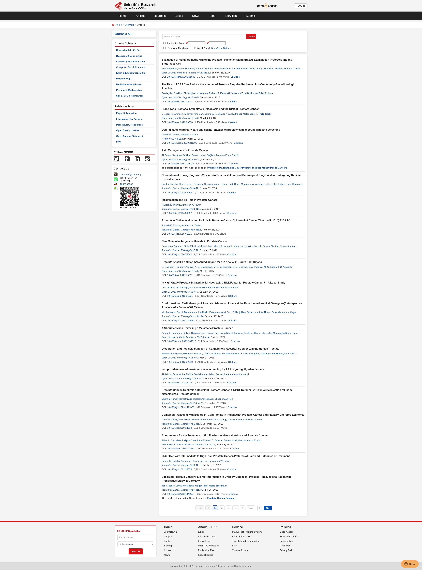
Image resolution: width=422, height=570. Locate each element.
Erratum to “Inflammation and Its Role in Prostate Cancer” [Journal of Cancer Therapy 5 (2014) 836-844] (226, 220)
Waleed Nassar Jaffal (227, 287)
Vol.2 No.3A (194, 159)
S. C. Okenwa (240, 267)
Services (231, 15)
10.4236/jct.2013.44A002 (180, 494)
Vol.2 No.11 (175, 138)
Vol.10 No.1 (203, 72)
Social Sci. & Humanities (130, 95)
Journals (160, 15)
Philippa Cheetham (192, 440)
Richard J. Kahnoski (219, 93)
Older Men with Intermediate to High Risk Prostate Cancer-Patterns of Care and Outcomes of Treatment (226, 456)
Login (301, 5)
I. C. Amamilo (285, 267)
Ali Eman (166, 155)
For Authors (204, 541)
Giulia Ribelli (189, 246)
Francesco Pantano (172, 246)
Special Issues (205, 555)
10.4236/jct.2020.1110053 (180, 320)
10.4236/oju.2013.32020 (180, 362)
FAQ (118, 141)
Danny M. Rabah (170, 134)
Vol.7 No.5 (193, 271)
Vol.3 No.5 (193, 97)
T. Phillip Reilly (263, 114)
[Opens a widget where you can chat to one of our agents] (410, 564)
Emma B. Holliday (171, 461)
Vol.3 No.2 (193, 357)
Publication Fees (206, 550)
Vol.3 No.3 (198, 378)
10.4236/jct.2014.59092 (179, 213)
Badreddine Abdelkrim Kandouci (232, 374)
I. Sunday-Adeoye (184, 267)
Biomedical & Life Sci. (128, 50)
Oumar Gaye (213, 333)
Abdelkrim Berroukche (173, 374)
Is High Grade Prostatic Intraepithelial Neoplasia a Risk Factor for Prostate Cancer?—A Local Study (223, 282)
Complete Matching (177, 48)
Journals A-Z (170, 531)
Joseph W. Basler (221, 461)
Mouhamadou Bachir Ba (174, 312)
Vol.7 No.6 (195, 250)
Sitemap (168, 545)
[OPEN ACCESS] (267, 5)
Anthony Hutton (263, 184)
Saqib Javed (185, 184)
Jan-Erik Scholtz (240, 68)
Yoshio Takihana (211, 353)
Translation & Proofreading (246, 541)
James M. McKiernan (235, 440)
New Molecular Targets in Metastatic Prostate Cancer (194, 241)
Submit (250, 15)
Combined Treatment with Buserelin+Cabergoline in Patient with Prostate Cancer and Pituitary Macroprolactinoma (233, 414)
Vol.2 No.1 (210, 444)
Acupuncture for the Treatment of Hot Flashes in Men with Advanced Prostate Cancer (215, 435)
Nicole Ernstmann (218, 485)
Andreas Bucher (222, 68)
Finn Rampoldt (169, 68)
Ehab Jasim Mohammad (202, 287)
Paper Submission (126, 113)
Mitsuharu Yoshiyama (272, 353)
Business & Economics (129, 56)
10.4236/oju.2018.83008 (180, 122)
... (236, 508)
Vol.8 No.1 (193, 291)
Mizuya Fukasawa (192, 353)
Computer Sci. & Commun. (131, 67)
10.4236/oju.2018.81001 (180, 296)
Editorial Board (202, 48)
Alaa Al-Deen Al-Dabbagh (175, 287)
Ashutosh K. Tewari (191, 204)
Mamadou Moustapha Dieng (276, 333)
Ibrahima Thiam (262, 312)
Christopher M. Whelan (196, 93)
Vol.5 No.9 (195, 209)
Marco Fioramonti (223, 246)
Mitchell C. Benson (213, 440)
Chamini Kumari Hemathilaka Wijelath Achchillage (187, 399)
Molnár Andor (199, 419)
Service (237, 527)
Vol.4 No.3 (195, 188)
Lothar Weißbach (185, 485)
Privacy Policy (287, 550)
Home (123, 15)
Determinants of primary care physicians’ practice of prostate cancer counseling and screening (221, 129)
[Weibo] (147, 158)
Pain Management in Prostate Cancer (185, 150)
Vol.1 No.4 (195, 423)
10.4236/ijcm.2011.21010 (180, 448)
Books (179, 15)
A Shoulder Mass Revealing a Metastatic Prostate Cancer (197, 328)
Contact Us (170, 550)
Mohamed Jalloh (181, 333)
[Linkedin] (137, 158)
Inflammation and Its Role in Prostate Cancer (189, 200)
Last (251, 508)
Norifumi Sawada (231, 353)
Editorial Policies (206, 536)
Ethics (201, 531)
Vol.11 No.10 (197, 316)
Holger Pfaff (201, 485)
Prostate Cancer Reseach (221, 498)
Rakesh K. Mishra (171, 204)
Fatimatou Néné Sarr (220, 312)
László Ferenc (236, 419)
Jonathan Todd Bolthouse (244, 93)
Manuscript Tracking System (247, 531)
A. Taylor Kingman (193, 114)
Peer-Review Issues (208, 545)
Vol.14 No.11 (197, 403)
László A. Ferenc (253, 419)
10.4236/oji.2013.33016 (179, 382)
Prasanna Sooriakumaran (207, 184)
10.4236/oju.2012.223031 (180, 163)
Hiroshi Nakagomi (250, 353)
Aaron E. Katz (254, 440)
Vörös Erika (185, 419)
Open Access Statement (129, 136)
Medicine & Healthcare (128, 84)
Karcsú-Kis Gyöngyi (217, 419)
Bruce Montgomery (244, 184)
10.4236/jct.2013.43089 (179, 192)
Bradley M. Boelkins (172, 93)
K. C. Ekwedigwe (203, 267)
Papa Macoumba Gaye (284, 312)
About (212, 15)
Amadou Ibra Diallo (198, 312)
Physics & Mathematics (129, 90)
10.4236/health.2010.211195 (182, 143)
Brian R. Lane (266, 93)
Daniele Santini (270, 246)
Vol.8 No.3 (193, 118)
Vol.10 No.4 (203, 337)
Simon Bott (227, 184)
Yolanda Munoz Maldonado (240, 114)
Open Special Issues (127, 130)
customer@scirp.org (130, 174)
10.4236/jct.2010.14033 (179, 428)
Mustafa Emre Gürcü (227, 155)
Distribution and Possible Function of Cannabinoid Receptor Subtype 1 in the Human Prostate (220, 348)
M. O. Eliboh (270, 267)
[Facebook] (127, 158)
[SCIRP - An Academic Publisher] (135, 5)
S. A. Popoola (256, 267)
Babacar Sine (198, 333)
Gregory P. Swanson (172, 114)
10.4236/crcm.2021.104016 (181, 341)
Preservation (286, 541)
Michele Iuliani (205, 246)
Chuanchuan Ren (224, 399)
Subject (168, 536)
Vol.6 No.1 (195, 229)
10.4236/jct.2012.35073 (179, 469)
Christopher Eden (282, 184)
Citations (235, 76)
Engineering (123, 78)
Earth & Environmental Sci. (131, 72)
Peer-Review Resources (129, 124)
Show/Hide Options (221, 48)
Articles (140, 15)
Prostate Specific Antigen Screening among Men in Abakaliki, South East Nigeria (212, 262)
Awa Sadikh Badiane (232, 333)
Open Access (286, 531)
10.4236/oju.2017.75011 (180, 275)
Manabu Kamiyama (172, 353)
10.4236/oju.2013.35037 (180, 101)
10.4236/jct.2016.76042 (179, 254)
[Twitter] (116, 158)
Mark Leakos (240, 246)
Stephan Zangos (204, 68)
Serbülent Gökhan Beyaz (185, 155)
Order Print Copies (242, 536)
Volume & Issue (240, 550)
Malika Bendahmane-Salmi (200, 374)
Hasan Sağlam (207, 155)
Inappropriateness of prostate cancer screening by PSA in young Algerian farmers (213, 369)
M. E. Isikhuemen (222, 267)
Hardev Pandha (170, 184)
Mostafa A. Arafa (189, 134)
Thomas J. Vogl (292, 68)
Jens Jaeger (168, 485)
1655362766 (126, 184)
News (195, 15)
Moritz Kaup (256, 68)
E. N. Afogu (167, 267)
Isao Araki (289, 353)
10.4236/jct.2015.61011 (179, 233)
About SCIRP (207, 527)
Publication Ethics (289, 536)
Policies (285, 527)
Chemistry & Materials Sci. (131, 61)
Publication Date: (175, 43)
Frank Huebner (186, 68)
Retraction (285, 545)
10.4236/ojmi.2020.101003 (181, 76)
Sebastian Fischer (273, 68)
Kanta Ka (166, 333)
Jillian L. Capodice (171, 440)
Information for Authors (129, 119)
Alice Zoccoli (254, 246)
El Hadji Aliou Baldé (242, 312)
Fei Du (207, 461)
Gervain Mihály (169, 419)
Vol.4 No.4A (196, 489)
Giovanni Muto (287, 246)
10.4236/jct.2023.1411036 (180, 407)
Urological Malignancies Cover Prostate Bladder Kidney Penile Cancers (247, 167)
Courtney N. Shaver (214, 114)
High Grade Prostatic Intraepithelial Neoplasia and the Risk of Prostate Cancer (210, 109)
